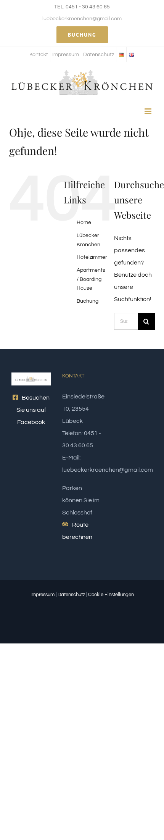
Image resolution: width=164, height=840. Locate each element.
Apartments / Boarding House (91, 279)
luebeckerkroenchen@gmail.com (82, 18)
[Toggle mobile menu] (149, 111)
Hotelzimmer (92, 257)
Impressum (43, 594)
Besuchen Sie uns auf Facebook (33, 410)
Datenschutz (71, 594)
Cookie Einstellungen (111, 594)
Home (84, 222)
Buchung (87, 301)
